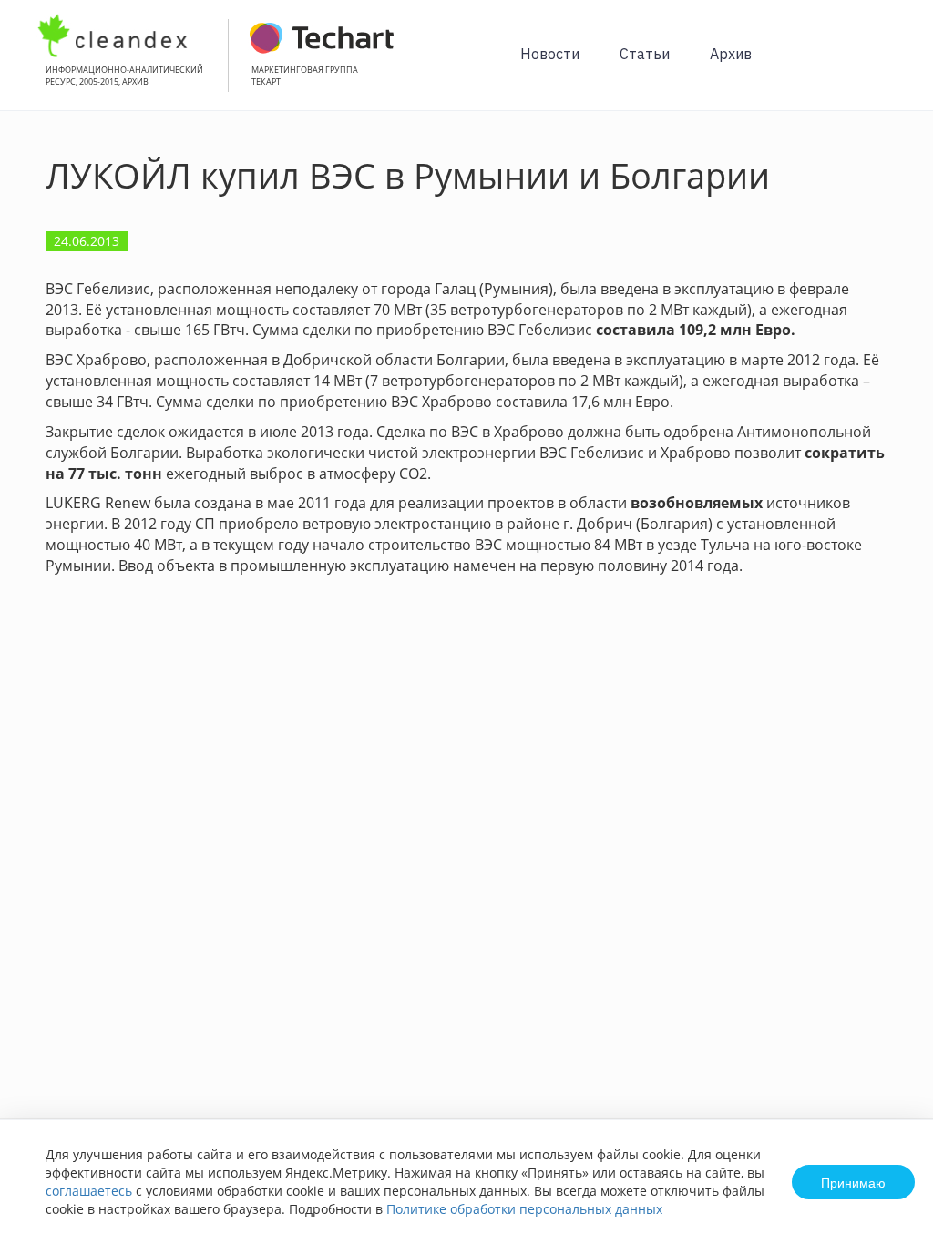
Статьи (645, 54)
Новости (549, 54)
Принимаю (853, 1182)
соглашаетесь (89, 1190)
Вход (891, 65)
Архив (731, 54)
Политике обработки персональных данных (524, 1209)
